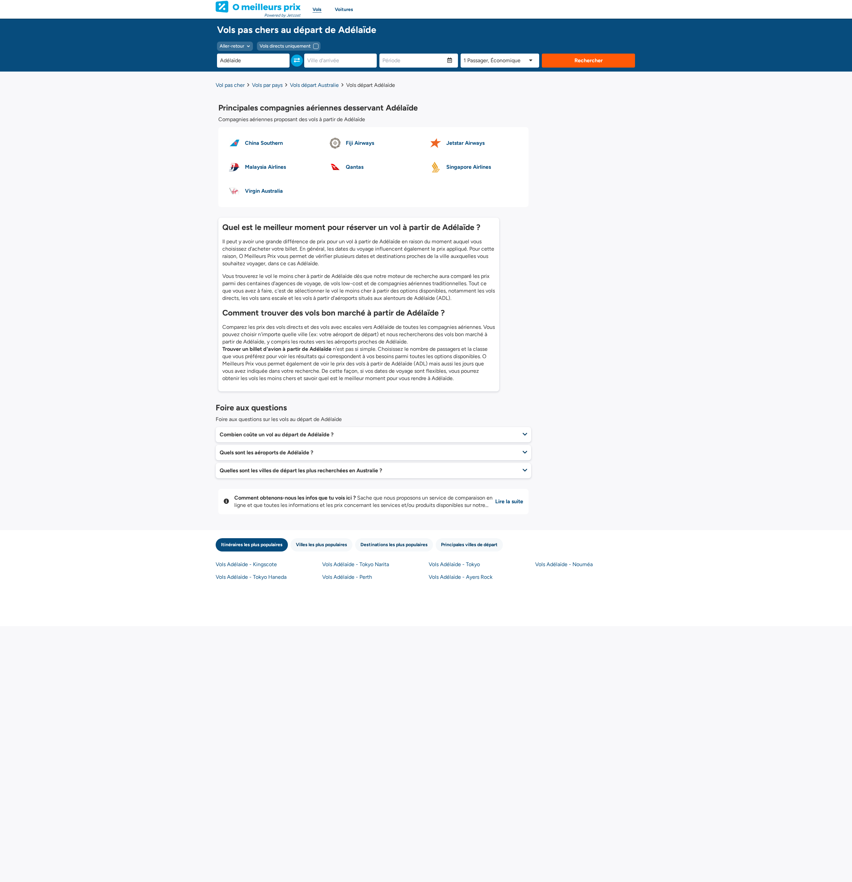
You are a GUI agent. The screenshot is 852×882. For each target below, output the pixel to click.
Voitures (344, 9)
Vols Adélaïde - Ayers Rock (461, 577)
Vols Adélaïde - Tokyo (454, 564)
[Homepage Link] (258, 7)
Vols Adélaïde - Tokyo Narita (355, 564)
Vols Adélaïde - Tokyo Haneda (251, 577)
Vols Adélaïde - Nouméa (564, 564)
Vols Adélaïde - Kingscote (246, 564)
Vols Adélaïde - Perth (347, 577)
